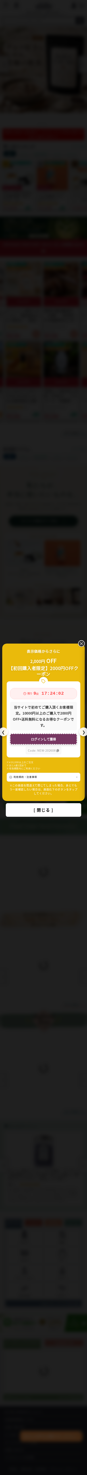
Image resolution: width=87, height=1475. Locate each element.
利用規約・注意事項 (25, 777)
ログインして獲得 (43, 739)
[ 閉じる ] (43, 810)
